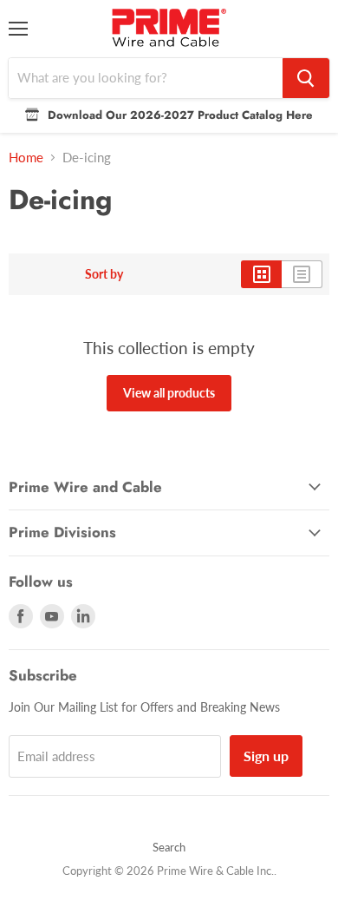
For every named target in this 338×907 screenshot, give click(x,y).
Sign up (266, 755)
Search (169, 847)
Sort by (104, 274)
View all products (169, 392)
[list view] (302, 274)
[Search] (306, 78)
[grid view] (261, 274)
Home (26, 157)
